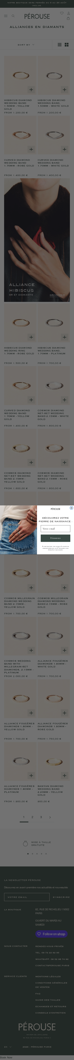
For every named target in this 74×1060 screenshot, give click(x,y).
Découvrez (55, 538)
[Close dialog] (71, 508)
